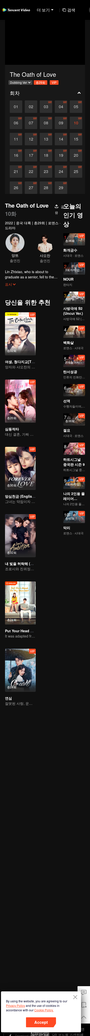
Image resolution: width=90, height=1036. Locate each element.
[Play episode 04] (61, 106)
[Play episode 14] (61, 139)
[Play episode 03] (46, 106)
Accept (41, 1022)
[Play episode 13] (46, 139)
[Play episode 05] (76, 106)
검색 (71, 10)
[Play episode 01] (16, 106)
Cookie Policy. (44, 1010)
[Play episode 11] (16, 139)
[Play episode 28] (46, 187)
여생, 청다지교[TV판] (21, 361)
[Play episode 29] (61, 187)
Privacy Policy (15, 1005)
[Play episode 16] (16, 155)
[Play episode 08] (46, 123)
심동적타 (12, 428)
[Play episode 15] (76, 139)
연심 (8, 698)
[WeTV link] (16, 10)
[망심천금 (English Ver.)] (20, 468)
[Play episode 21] (16, 171)
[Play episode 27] (31, 187)
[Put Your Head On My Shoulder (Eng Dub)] (20, 603)
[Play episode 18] (46, 155)
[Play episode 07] (31, 123)
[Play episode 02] (31, 106)
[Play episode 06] (16, 123)
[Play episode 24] (61, 171)
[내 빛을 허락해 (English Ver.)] (20, 535)
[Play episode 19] (61, 155)
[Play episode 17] (31, 155)
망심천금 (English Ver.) (23, 496)
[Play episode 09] (61, 123)
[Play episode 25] (76, 171)
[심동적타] (20, 401)
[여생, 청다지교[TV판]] (20, 333)
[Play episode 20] (76, 155)
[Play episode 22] (31, 171)
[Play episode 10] (76, 123)
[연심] (20, 670)
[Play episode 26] (16, 187)
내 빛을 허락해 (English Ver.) (28, 563)
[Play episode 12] (31, 139)
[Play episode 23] (46, 171)
